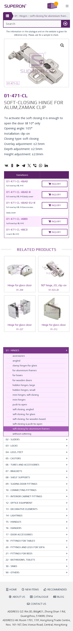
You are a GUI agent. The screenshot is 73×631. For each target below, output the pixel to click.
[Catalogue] (7, 16)
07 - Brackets (14, 471)
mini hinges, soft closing (26, 395)
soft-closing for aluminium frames (49, 16)
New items (32, 589)
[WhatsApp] (40, 165)
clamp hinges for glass (25, 365)
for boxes (18, 375)
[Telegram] (23, 165)
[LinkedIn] (46, 165)
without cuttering (22, 434)
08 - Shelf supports (18, 477)
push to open (20, 404)
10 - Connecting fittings (21, 490)
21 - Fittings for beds (19, 553)
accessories (19, 356)
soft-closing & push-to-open (27, 424)
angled (16, 361)
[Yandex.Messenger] (17, 165)
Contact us (38, 604)
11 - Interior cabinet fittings (24, 496)
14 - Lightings (14, 515)
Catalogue (41, 597)
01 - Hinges (21, 16)
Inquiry (56, 183)
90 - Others (12, 572)
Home (13, 589)
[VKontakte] (6, 165)
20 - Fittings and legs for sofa (25, 547)
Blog (60, 597)
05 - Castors (13, 458)
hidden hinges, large (24, 385)
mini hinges (19, 399)
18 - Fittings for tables (20, 540)
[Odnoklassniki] (12, 165)
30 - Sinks (11, 566)
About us (19, 597)
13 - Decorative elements (22, 509)
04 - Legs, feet (14, 452)
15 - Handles (13, 521)
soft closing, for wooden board (29, 419)
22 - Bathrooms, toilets (20, 559)
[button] (62, 45)
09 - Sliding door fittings (21, 483)
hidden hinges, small (24, 390)
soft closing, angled (23, 409)
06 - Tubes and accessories (22, 464)
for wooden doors (22, 380)
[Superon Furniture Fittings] (14, 6)
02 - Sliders (13, 439)
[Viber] (34, 165)
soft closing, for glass (24, 414)
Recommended (57, 589)
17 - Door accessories (19, 534)
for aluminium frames (24, 370)
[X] (29, 165)
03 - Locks (12, 445)
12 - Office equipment (19, 502)
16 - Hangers (13, 528)
